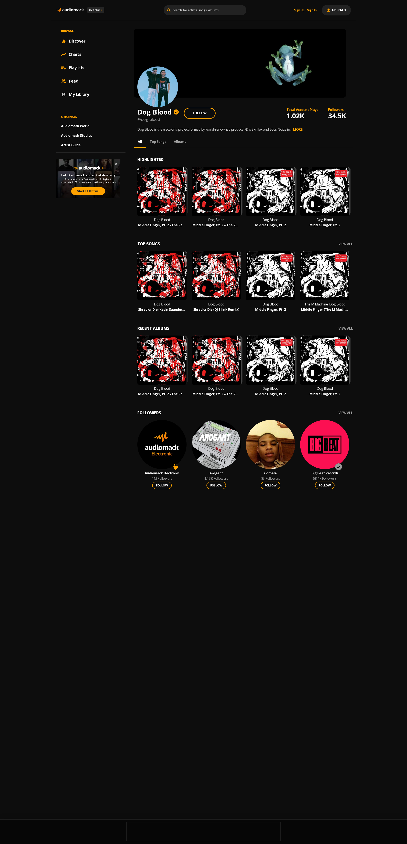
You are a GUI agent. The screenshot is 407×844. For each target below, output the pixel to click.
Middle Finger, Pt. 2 (270, 225)
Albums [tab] (180, 141)
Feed (73, 81)
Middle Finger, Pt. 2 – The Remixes (216, 225)
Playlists (76, 67)
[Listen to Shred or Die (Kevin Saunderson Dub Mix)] (162, 275)
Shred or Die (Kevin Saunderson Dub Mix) (162, 309)
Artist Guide (71, 145)
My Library (79, 94)
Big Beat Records (324, 473)
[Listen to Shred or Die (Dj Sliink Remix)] (216, 275)
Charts (75, 54)
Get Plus (96, 10)
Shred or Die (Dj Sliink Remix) (216, 309)
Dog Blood (162, 220)
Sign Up (299, 10)
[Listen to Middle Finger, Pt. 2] (270, 191)
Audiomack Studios (76, 135)
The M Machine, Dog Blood (324, 304)
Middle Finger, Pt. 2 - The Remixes (162, 225)
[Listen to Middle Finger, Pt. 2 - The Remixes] (162, 191)
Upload (339, 10)
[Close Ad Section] (116, 164)
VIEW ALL (346, 244)
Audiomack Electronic (162, 473)
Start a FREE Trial (88, 191)
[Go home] (70, 10)
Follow (199, 113)
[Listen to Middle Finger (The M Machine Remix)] (324, 275)
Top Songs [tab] (158, 141)
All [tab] (140, 141)
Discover (77, 41)
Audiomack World (75, 126)
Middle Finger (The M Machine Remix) (324, 309)
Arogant (216, 473)
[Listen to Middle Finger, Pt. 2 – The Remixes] (216, 191)
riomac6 (270, 473)
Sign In (311, 10)
